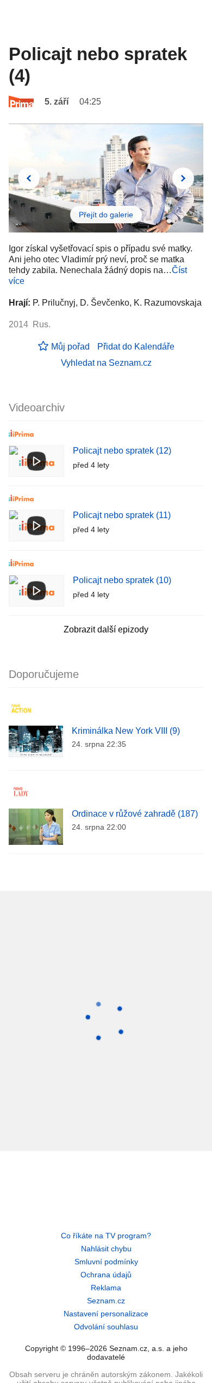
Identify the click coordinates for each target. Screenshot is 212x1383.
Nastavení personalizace (106, 1313)
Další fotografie (183, 178)
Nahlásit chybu (106, 1248)
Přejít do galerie (106, 214)
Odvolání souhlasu (106, 1326)
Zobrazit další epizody (106, 629)
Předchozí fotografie (29, 178)
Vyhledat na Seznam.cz (106, 362)
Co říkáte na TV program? (106, 1235)
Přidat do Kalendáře (135, 346)
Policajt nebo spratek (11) (122, 515)
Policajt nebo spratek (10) (122, 580)
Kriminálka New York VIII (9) (126, 730)
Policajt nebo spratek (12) (122, 450)
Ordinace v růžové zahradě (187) (135, 813)
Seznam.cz (106, 1300)
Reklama (106, 1287)
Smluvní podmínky (106, 1261)
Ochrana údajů (106, 1274)
